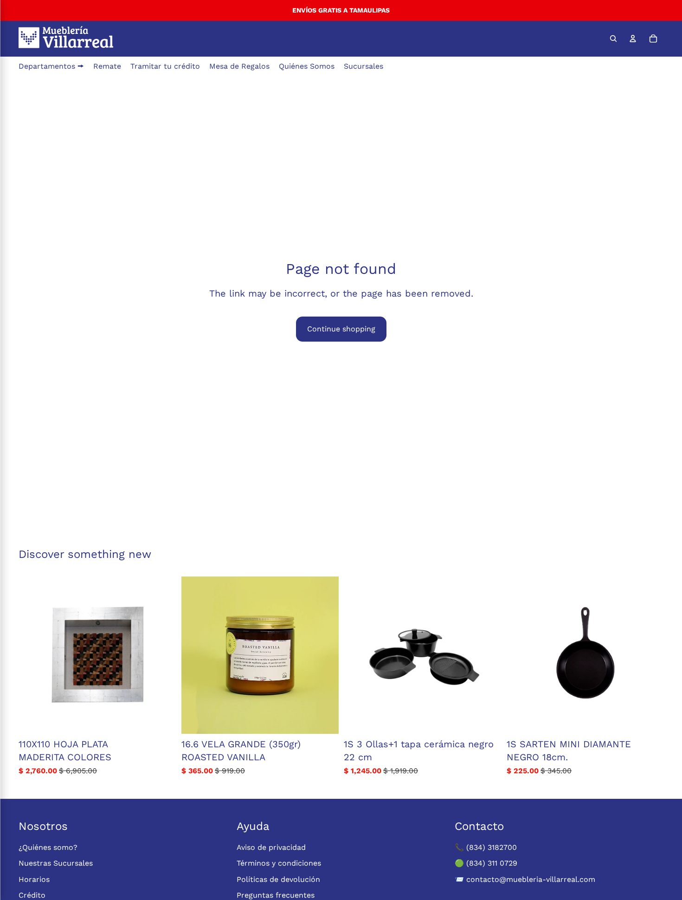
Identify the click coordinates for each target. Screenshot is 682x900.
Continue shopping (341, 328)
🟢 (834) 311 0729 (486, 863)
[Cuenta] (633, 38)
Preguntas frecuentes (276, 895)
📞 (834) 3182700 (486, 847)
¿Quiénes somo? (48, 847)
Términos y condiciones (279, 863)
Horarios (34, 879)
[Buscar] (613, 38)
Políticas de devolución (278, 879)
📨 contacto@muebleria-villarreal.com (525, 879)
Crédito (32, 895)
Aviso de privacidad (271, 847)
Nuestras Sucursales (56, 863)
